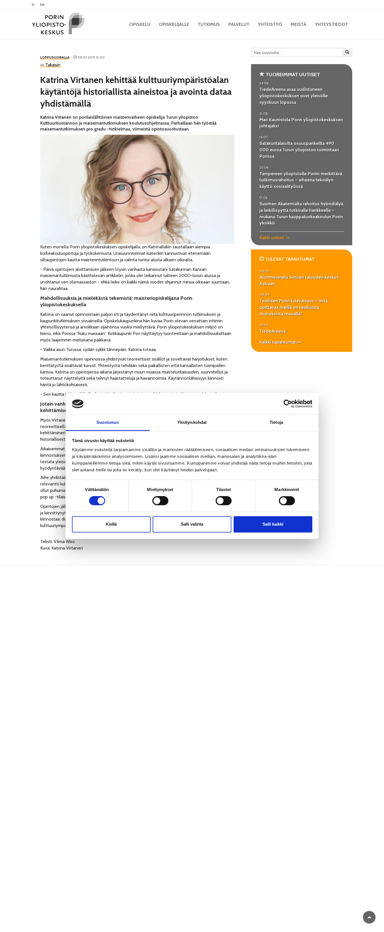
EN (42, 5)
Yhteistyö (270, 24)
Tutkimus (209, 24)
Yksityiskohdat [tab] (192, 422)
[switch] (160, 500)
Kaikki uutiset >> (274, 237)
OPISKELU (139, 24)
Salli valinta (192, 524)
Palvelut (238, 24)
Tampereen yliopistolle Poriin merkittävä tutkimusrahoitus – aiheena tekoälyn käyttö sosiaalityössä (300, 180)
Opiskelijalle (174, 24)
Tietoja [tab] (276, 422)
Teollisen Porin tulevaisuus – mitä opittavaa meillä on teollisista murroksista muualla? (293, 307)
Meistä (298, 24)
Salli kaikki (273, 524)
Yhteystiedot (331, 24)
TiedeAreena (272, 331)
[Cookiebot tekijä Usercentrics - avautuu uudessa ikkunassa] (287, 404)
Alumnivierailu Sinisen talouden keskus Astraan (299, 280)
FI (33, 5)
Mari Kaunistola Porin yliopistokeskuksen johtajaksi (301, 123)
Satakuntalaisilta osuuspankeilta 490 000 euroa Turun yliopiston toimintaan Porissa (299, 150)
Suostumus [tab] (107, 422)
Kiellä (111, 524)
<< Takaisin (50, 64)
